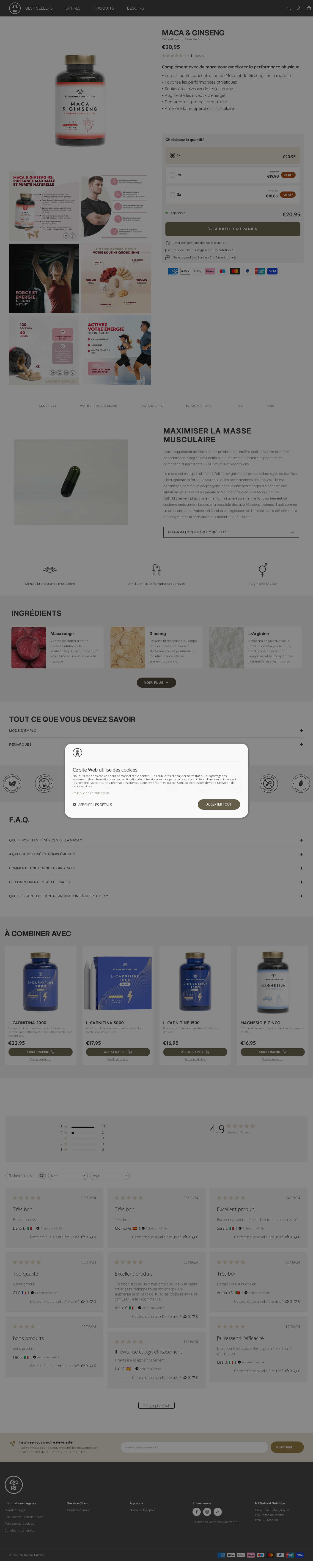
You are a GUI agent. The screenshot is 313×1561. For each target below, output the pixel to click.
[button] (92, 804)
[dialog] (156, 780)
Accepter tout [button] (218, 804)
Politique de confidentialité (91, 793)
